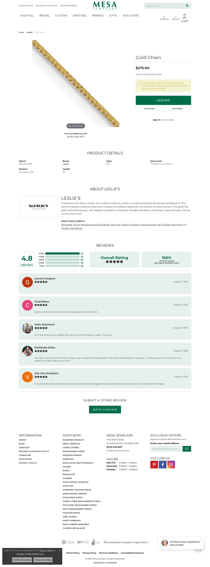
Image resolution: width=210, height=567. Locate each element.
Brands (98, 15)
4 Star (41, 256)
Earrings (115, 224)
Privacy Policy (28, 463)
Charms (134, 224)
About (22, 440)
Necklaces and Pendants (95, 224)
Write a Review (105, 409)
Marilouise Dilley (44, 347)
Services (24, 447)
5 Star (41, 253)
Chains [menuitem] (67, 466)
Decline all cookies (22, 560)
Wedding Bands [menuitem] (72, 455)
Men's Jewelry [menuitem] (71, 443)
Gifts (113, 15)
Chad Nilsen (41, 301)
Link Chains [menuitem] (70, 516)
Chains (125, 224)
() (82, 253)
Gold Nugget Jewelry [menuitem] (76, 482)
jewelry (30, 32)
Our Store (131, 15)
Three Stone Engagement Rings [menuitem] (81, 501)
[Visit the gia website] (68, 542)
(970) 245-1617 (75, 136)
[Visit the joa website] (96, 542)
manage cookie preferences (30, 554)
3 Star (41, 259)
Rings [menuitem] (66, 470)
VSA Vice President (46, 373)
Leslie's (66, 164)
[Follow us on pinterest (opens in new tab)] (154, 464)
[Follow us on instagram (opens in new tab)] (171, 464)
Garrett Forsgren (44, 278)
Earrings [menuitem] (68, 459)
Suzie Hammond (44, 324)
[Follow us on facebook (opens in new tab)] (162, 464)
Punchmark (111, 563)
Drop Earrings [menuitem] (72, 520)
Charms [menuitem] (67, 478)
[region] (76, 83)
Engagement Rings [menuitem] (74, 451)
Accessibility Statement (132, 553)
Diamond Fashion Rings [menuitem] (77, 490)
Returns (177, 108)
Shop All (27, 15)
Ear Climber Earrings (169, 224)
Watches (80, 15)
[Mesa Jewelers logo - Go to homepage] (105, 6)
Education (25, 459)
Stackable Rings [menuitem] (73, 497)
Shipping (149, 108)
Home (21, 32)
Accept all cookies (43, 560)
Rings (76, 224)
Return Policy (72, 553)
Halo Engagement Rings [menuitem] (77, 509)
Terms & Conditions (108, 553)
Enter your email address (164, 443)
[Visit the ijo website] (83, 542)
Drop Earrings (148, 224)
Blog (22, 443)
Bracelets (66, 224)
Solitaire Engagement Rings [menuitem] (80, 505)
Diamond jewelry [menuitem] (73, 440)
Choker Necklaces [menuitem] (74, 528)
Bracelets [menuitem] (69, 474)
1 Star (41, 266)
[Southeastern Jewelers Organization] (126, 542)
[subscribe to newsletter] (187, 449)
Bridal (45, 15)
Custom (61, 15)
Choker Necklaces (71, 228)
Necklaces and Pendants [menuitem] (78, 463)
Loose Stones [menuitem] (71, 447)
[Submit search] (187, 6)
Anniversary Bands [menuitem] (75, 493)
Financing (25, 455)
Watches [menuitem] (68, 486)
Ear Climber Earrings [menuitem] (76, 524)
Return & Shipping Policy (34, 451)
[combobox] (164, 6)
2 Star (41, 262)
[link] (26, 5)
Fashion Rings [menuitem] (71, 513)
